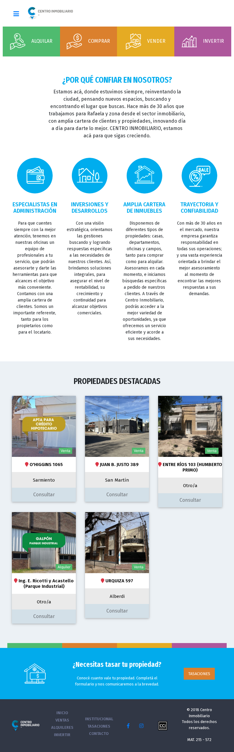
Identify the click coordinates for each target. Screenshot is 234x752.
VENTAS (62, 720)
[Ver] (44, 426)
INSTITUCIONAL (99, 719)
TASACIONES (199, 673)
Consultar (44, 494)
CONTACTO (98, 733)
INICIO (62, 712)
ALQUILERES (62, 727)
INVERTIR (62, 734)
